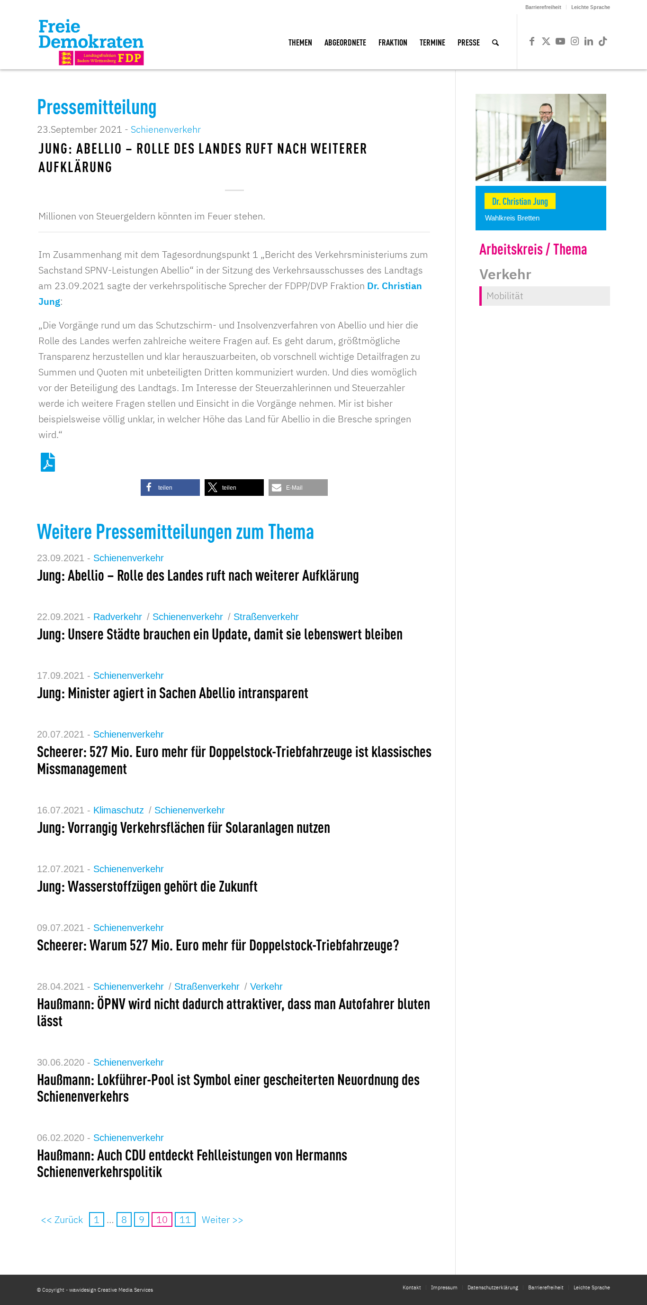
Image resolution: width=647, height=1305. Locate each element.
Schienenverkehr (166, 129)
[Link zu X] (546, 41)
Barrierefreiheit (543, 7)
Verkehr (266, 986)
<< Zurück (62, 1219)
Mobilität (504, 295)
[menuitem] (543, 7)
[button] (170, 487)
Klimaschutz (118, 810)
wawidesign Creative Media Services (111, 1290)
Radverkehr (117, 616)
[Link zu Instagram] (574, 41)
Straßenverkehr (266, 616)
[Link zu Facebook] (532, 41)
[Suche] (495, 41)
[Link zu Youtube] (560, 41)
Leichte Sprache (590, 7)
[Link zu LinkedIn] (589, 41)
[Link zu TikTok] (603, 41)
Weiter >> (222, 1219)
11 (185, 1219)
